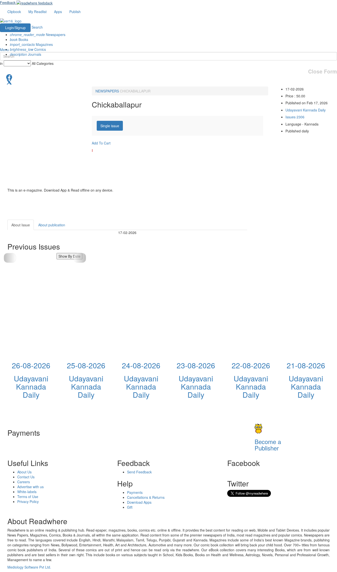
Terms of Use (27, 496)
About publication (51, 224)
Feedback (8, 2)
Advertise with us (30, 486)
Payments (135, 492)
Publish (75, 11)
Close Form (322, 71)
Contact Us (26, 476)
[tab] (110, 126)
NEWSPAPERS (107, 91)
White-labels (27, 491)
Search (37, 27)
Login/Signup (15, 27)
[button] (80, 258)
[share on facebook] (168, 76)
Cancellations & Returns (146, 497)
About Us (24, 471)
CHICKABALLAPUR (135, 91)
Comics (28, 49)
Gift (129, 507)
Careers (23, 481)
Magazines (31, 44)
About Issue (20, 224)
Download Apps (139, 502)
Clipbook (14, 11)
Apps (58, 11)
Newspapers (37, 34)
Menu (4, 49)
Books (19, 39)
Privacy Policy (28, 501)
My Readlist (37, 11)
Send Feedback (139, 471)
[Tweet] (168, 81)
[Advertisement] (292, 250)
